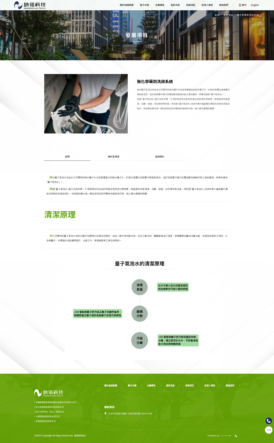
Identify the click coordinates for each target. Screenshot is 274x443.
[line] (269, 421)
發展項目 (190, 5)
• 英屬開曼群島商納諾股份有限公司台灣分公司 (55, 402)
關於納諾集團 (127, 5)
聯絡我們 (223, 5)
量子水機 (144, 5)
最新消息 (175, 5)
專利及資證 (113, 156)
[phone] (236, 436)
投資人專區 (207, 5)
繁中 (244, 5)
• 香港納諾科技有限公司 (45, 421)
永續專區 (159, 5)
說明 (67, 156)
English (255, 5)
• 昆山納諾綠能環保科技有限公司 (49, 407)
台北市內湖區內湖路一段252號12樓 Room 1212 (130, 414)
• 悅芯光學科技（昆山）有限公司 (49, 412)
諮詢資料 (159, 156)
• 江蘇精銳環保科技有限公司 (47, 416)
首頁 (217, 15)
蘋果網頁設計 (80, 436)
